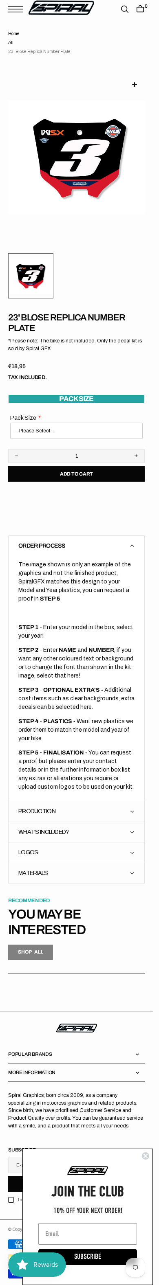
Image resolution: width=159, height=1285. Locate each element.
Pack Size (23, 408)
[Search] (124, 9)
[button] (17, 9)
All (10, 42)
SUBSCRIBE (87, 1256)
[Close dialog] (145, 1156)
